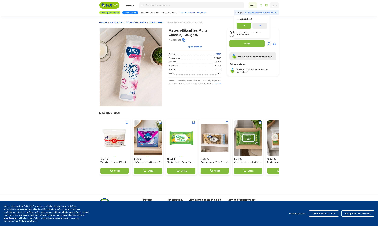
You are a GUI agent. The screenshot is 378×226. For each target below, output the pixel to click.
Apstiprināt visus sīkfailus (358, 213)
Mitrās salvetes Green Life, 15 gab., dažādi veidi (181, 162)
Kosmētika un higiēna (149, 12)
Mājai (174, 12)
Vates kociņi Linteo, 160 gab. (113, 162)
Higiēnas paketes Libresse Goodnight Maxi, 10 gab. (148, 162)
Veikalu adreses (188, 12)
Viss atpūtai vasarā (110, 12)
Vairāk (218, 83)
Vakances (201, 12)
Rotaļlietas (166, 12)
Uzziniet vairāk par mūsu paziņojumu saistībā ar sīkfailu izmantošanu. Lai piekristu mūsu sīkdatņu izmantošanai (46, 215)
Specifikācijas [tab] (195, 46)
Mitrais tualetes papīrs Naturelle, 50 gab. (248, 162)
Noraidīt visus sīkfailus (324, 213)
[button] (274, 137)
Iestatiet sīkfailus (297, 213)
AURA (218, 54)
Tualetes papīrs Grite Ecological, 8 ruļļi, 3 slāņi (215, 162)
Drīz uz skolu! (130, 12)
